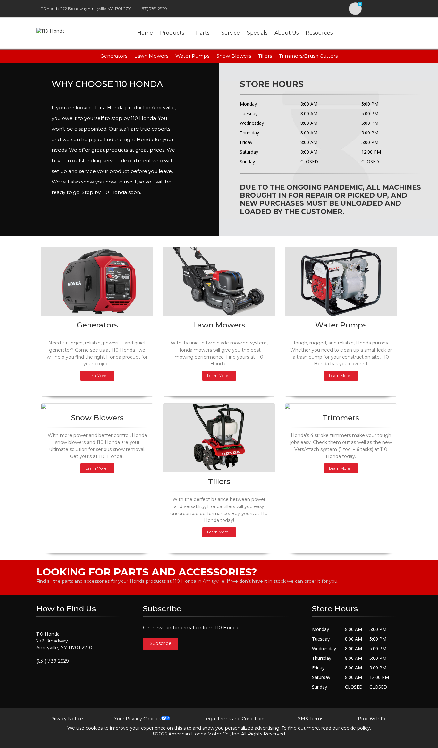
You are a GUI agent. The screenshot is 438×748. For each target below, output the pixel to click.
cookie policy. (356, 728)
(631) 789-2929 (153, 8)
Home (145, 33)
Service (230, 33)
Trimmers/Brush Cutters (308, 56)
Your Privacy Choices (137, 719)
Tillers (265, 56)
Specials (257, 33)
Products (172, 33)
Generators (113, 56)
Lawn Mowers (151, 56)
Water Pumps (192, 56)
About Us (286, 33)
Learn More (95, 375)
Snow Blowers (233, 56)
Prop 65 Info (371, 719)
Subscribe (161, 643)
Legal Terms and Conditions (234, 719)
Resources (319, 33)
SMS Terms (310, 719)
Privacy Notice (66, 719)
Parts (202, 33)
